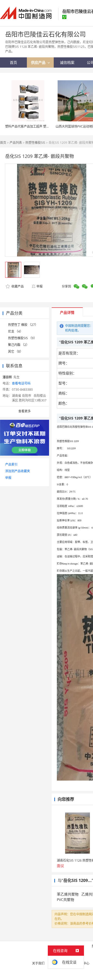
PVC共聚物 (65, 899)
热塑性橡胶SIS (35, 142)
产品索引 (11, 464)
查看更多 (24, 411)
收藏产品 (17, 286)
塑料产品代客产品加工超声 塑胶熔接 (30, 126)
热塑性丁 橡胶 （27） (23, 325)
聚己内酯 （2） (18, 345)
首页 (3, 142)
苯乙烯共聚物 (68, 894)
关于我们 (38, 963)
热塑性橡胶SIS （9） (22, 338)
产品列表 (16, 142)
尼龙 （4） (15, 331)
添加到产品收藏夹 (17, 471)
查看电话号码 (21, 383)
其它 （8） (15, 351)
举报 (39, 286)
